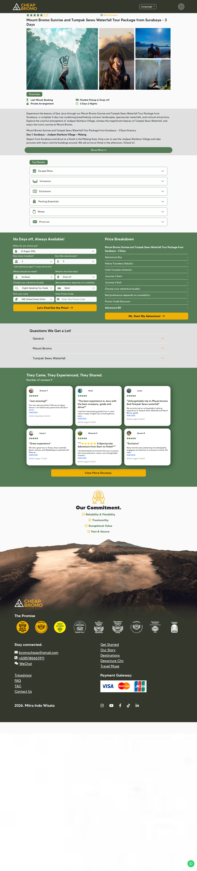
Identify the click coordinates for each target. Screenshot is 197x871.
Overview (34, 94)
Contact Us (23, 691)
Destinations (110, 655)
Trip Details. (38, 162)
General (38, 338)
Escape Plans (45, 170)
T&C (18, 686)
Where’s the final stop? (66, 271)
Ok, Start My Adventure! (145, 316)
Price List (44, 221)
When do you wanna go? (25, 245)
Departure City (112, 661)
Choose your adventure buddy (28, 282)
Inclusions (45, 181)
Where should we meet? (25, 271)
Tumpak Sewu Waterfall (49, 358)
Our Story (108, 650)
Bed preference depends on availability (75, 282)
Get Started (110, 645)
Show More (97, 150)
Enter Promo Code (65, 293)
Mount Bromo (42, 348)
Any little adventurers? (66, 256)
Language (147, 6)
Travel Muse (110, 666)
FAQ (18, 681)
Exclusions (45, 191)
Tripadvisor (23, 675)
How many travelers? (23, 256)
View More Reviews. (98, 473)
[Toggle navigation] (179, 7)
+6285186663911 (31, 658)
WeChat (25, 664)
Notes (41, 211)
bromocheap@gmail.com (38, 653)
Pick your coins (20, 293)
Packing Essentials (48, 201)
